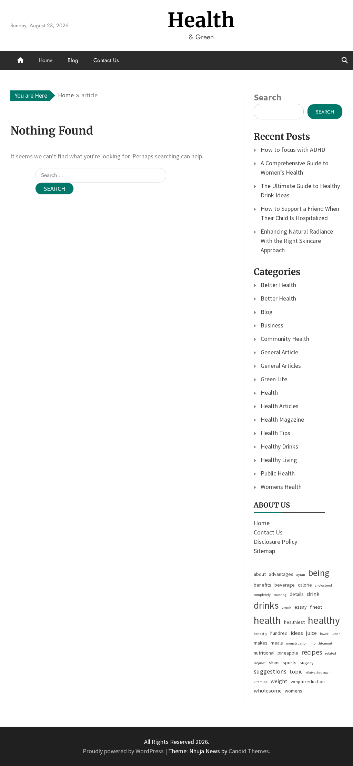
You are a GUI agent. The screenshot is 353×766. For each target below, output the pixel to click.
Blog (73, 60)
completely (262, 594)
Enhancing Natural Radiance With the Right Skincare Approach (297, 240)
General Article (279, 352)
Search (267, 97)
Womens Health (281, 487)
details (297, 594)
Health (201, 20)
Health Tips (275, 433)
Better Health (278, 285)
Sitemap (264, 551)
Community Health (285, 339)
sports (289, 662)
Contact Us (106, 60)
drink (313, 594)
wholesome (268, 690)
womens (293, 691)
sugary (307, 662)
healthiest (294, 622)
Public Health (278, 473)
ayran (300, 574)
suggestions (270, 671)
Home (45, 60)
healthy (324, 620)
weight (279, 681)
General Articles (281, 366)
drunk (286, 607)
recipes (311, 652)
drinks (266, 605)
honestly (260, 633)
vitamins (261, 682)
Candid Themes (249, 751)
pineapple (288, 653)
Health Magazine (282, 419)
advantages (281, 574)
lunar (336, 633)
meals (277, 643)
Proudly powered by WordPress (124, 751)
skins (274, 662)
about (260, 574)
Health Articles (280, 406)
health (267, 620)
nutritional (264, 653)
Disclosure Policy (275, 542)
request (260, 663)
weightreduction (308, 681)
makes (261, 643)
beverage (284, 585)
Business (272, 325)
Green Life (274, 379)
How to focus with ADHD (293, 150)
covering (280, 594)
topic (296, 671)
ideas (297, 633)
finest (316, 607)
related (330, 653)
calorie (305, 585)
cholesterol (323, 585)
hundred (279, 633)
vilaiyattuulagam (318, 672)
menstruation (296, 643)
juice (311, 633)
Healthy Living (279, 460)
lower (324, 633)
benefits (262, 585)
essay (300, 607)
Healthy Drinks (279, 446)
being (319, 572)
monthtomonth (322, 643)
